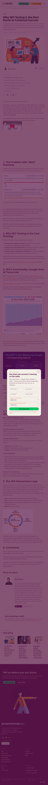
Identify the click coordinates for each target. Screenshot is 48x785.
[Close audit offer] (39, 371)
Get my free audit (24, 409)
